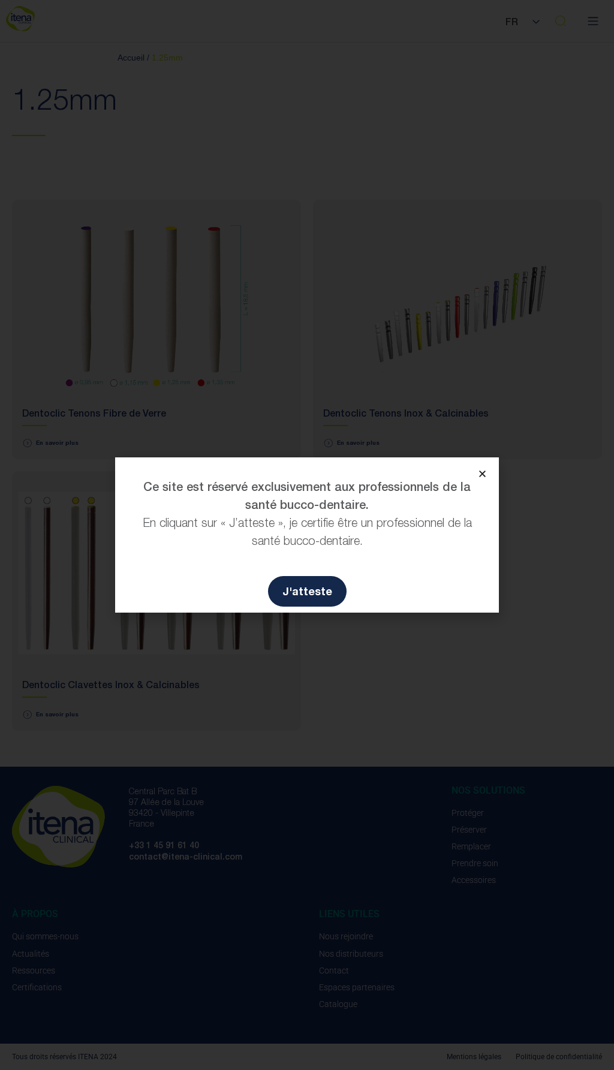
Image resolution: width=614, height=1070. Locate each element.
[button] (482, 473)
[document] (307, 535)
